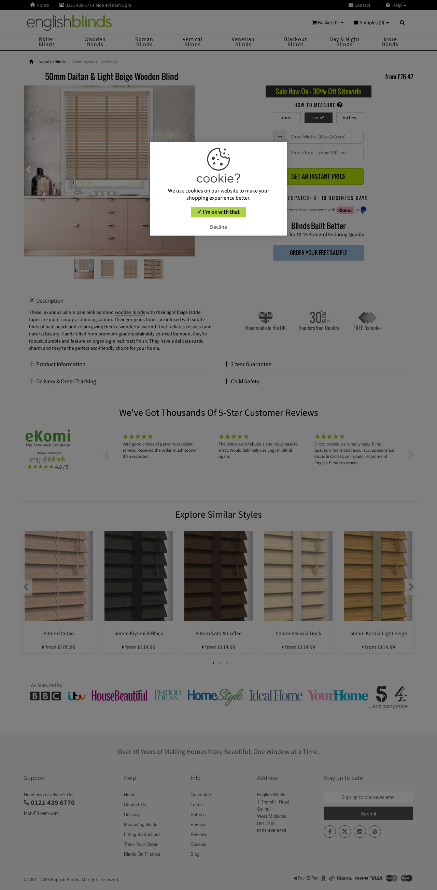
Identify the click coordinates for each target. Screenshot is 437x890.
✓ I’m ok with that (218, 212)
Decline (218, 227)
